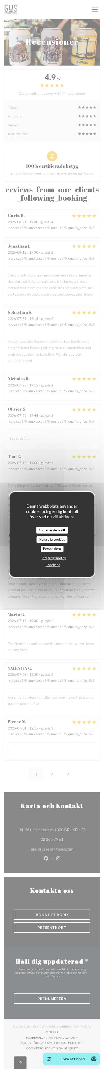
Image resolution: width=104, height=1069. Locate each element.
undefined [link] (53, 565)
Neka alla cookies (52, 539)
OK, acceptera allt (52, 530)
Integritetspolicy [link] (54, 558)
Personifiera (52, 549)
